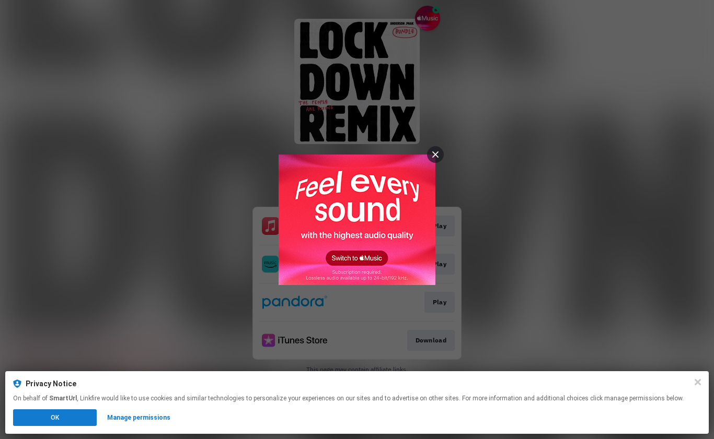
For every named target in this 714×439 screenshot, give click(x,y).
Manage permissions (138, 417)
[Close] (697, 382)
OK (55, 417)
